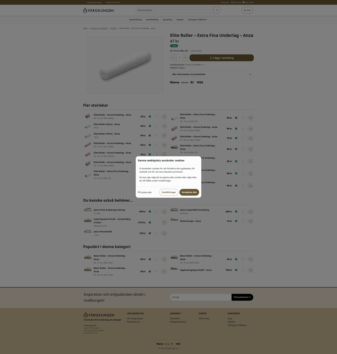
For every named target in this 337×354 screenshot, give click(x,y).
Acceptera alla (189, 192)
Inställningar (169, 192)
